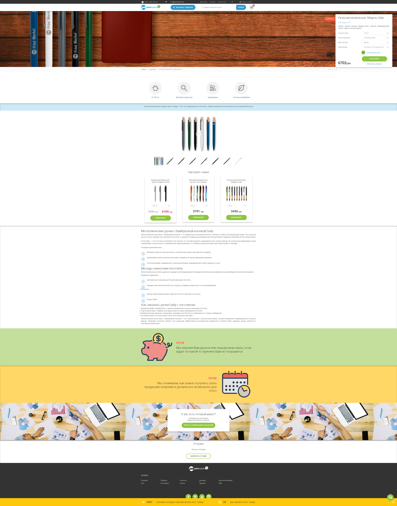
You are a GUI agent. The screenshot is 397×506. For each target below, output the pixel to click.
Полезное (163, 480)
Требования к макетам (374, 64)
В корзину (374, 59)
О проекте (144, 480)
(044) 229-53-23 (151, 2)
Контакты (183, 480)
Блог (142, 483)
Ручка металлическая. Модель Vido (236, 181)
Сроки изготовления (225, 480)
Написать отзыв (198, 456)
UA (232, 2)
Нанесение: (343, 47)
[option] (198, 39)
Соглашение (164, 483)
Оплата (182, 483)
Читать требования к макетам (198, 425)
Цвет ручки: (343, 42)
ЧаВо (220, 483)
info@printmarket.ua (177, 2)
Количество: (343, 33)
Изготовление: (344, 38)
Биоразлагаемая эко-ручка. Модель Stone (160, 181)
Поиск (241, 7)
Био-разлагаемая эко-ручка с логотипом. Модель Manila (198, 181)
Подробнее (160, 218)
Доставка (202, 480)
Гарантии (202, 483)
